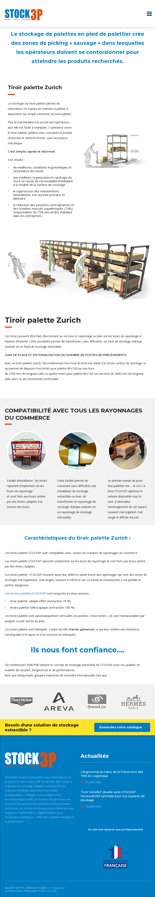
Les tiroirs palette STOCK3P (25, 593)
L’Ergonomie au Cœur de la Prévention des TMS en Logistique (112, 774)
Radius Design (47, 891)
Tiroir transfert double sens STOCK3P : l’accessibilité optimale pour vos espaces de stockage (113, 796)
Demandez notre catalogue (120, 727)
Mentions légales (37, 888)
